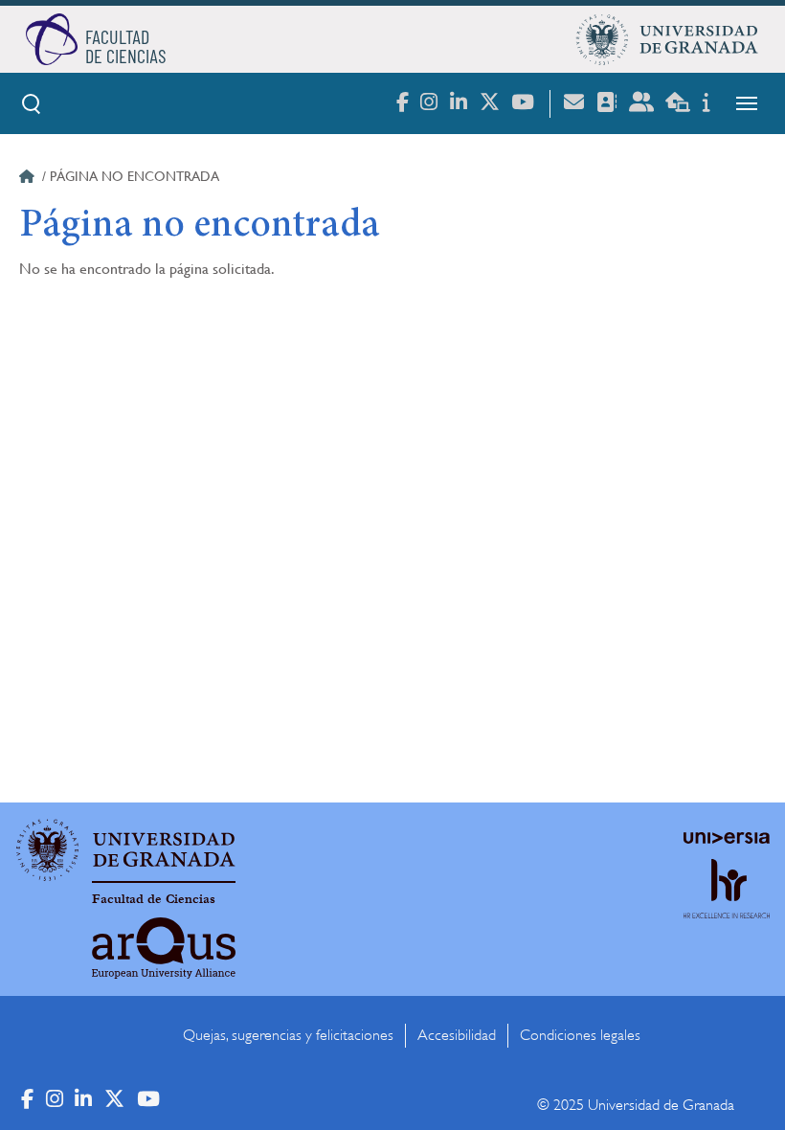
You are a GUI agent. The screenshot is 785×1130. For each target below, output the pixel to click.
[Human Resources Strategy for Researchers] (727, 906)
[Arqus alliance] (164, 948)
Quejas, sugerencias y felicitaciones (288, 1035)
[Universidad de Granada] (667, 39)
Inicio (28, 179)
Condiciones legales (580, 1035)
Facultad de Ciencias (153, 899)
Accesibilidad (456, 1035)
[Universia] (727, 838)
